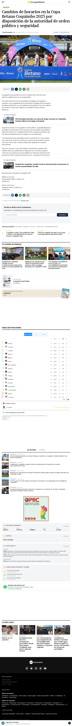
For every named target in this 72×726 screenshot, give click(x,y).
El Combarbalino (35, 704)
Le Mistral (27, 714)
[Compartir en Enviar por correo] (24, 89)
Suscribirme (62, 215)
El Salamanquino (60, 704)
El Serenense (12, 703)
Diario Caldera (23, 695)
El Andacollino (47, 703)
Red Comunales (8, 32)
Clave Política (20, 714)
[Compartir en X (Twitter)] (16, 89)
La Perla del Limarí (16, 704)
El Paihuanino (38, 703)
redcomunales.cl (6, 679)
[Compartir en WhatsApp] (20, 89)
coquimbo (19, 226)
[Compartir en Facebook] (12, 89)
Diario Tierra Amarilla (43, 695)
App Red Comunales (51, 714)
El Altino (52, 695)
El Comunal (5, 703)
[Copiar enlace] (27, 89)
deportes (26, 226)
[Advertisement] (36, 311)
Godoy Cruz (40, 226)
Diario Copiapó (32, 695)
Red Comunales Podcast (38, 714)
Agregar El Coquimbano (60, 32)
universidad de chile (51, 226)
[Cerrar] (69, 723)
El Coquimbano (21, 703)
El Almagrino (5, 695)
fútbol (33, 226)
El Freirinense (12, 697)
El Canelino (44, 704)
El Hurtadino (56, 703)
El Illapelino (51, 704)
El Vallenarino (59, 695)
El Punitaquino (26, 704)
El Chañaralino (14, 695)
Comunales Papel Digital (8, 714)
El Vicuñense (30, 703)
